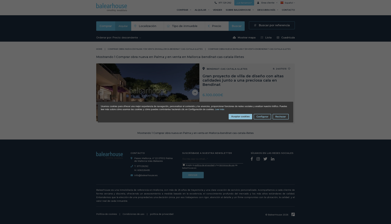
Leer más (219, 109)
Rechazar (280, 116)
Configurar (262, 116)
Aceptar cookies (240, 116)
